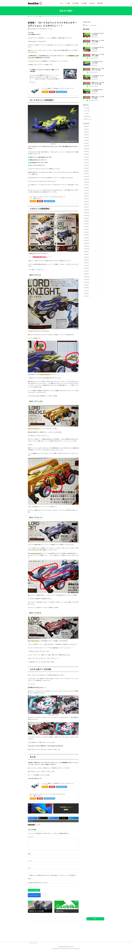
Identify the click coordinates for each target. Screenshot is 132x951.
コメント (31, 837)
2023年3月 (86, 234)
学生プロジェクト (88, 119)
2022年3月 (86, 268)
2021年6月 (86, 293)
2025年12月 (86, 145)
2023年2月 (86, 237)
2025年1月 (86, 173)
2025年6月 (86, 159)
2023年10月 (86, 215)
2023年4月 (86, 232)
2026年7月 (86, 126)
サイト (29, 868)
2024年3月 (86, 201)
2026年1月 (86, 143)
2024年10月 (86, 182)
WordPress (58, 948)
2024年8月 (86, 187)
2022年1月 (86, 273)
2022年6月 (86, 259)
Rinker (47, 89)
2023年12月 (86, 209)
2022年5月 (86, 262)
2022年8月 (86, 254)
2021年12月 (86, 276)
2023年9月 (86, 218)
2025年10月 (86, 148)
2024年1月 (86, 207)
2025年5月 (86, 162)
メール (30, 861)
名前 (29, 853)
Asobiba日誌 (86, 107)
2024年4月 (86, 198)
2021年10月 (86, 282)
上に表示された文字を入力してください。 (38, 882)
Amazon (45, 91)
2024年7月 (86, 190)
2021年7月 (86, 290)
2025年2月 (86, 170)
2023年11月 (86, 212)
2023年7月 (86, 223)
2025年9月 (86, 151)
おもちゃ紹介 (37, 824)
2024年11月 (86, 179)
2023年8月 (86, 221)
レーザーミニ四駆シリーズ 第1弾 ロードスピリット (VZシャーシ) (57, 88)
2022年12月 (86, 243)
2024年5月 (86, 195)
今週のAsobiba (87, 116)
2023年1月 (86, 240)
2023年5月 (86, 229)
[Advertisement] (93, 310)
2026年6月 (86, 129)
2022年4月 (86, 265)
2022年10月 (86, 248)
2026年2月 (86, 140)
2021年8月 (86, 287)
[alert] (93, 25)
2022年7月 (86, 257)
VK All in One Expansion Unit (75, 948)
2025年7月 (86, 157)
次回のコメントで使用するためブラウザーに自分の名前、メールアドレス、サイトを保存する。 (53, 875)
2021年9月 (86, 284)
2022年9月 (86, 251)
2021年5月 (86, 296)
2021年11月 (86, 279)
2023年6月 (86, 226)
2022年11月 (86, 246)
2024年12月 (86, 176)
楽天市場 (52, 91)
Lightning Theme (66, 948)
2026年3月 (86, 137)
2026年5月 (86, 132)
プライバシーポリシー (33, 943)
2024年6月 (86, 193)
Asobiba (33, 82)
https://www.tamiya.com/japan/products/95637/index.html (42, 181)
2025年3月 (86, 168)
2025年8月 (86, 154)
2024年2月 (86, 204)
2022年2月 (86, 271)
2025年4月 (86, 165)
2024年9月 (86, 184)
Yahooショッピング (61, 91)
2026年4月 (86, 134)
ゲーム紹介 (86, 113)
